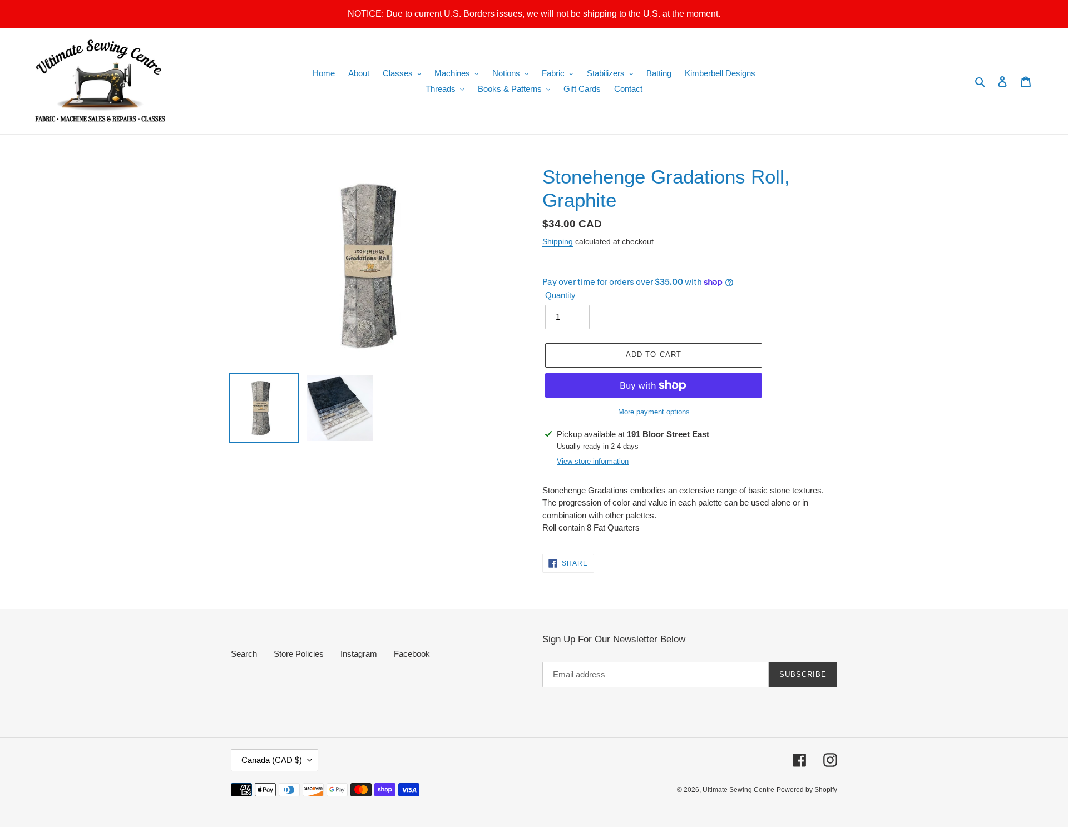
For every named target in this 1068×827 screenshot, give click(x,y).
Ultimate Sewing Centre (738, 790)
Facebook (412, 653)
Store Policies (299, 653)
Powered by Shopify (807, 790)
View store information (593, 461)
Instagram (358, 653)
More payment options (654, 412)
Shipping (557, 241)
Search (244, 653)
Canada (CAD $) (271, 760)
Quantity (560, 295)
